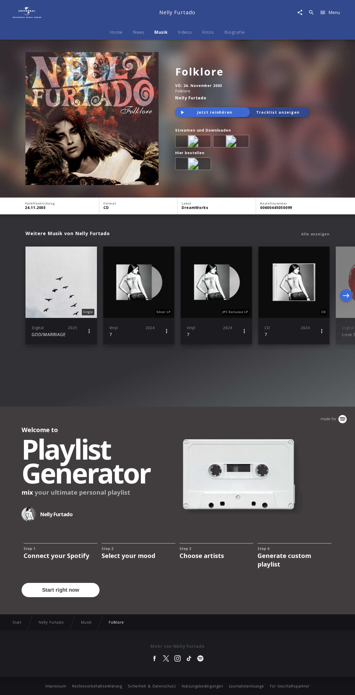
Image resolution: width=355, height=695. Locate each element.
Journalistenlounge (246, 686)
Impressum (55, 686)
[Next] (346, 295)
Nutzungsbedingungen (202, 686)
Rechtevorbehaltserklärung (97, 686)
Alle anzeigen (315, 234)
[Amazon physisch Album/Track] (194, 165)
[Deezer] (232, 142)
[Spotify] (194, 142)
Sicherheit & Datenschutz (152, 686)
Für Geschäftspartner (290, 686)
